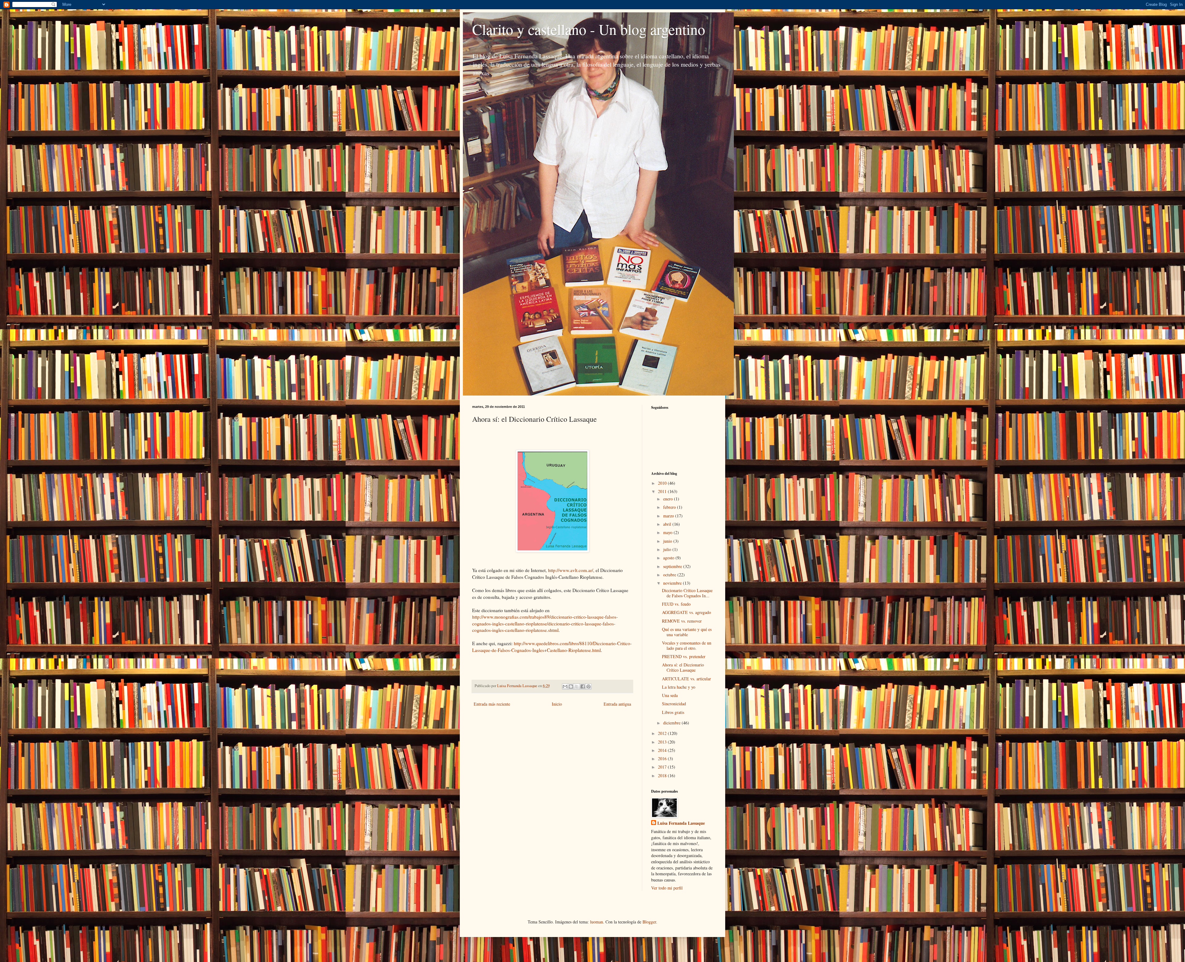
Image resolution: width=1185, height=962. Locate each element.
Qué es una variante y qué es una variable (687, 631)
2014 (663, 750)
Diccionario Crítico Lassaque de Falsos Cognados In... (687, 593)
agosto (669, 558)
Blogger (649, 922)
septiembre (673, 566)
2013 (663, 742)
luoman (596, 922)
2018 (663, 775)
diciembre (672, 723)
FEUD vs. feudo (676, 604)
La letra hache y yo (678, 687)
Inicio (557, 704)
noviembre (673, 583)
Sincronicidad (674, 704)
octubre (670, 575)
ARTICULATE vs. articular (686, 679)
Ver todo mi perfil (667, 888)
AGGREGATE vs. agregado (686, 612)
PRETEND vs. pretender (683, 656)
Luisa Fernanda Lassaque (681, 823)
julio (667, 549)
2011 (663, 491)
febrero (670, 507)
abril (667, 524)
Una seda (670, 695)
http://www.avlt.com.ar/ (570, 570)
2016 (663, 758)
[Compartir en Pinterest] (588, 686)
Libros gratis (673, 712)
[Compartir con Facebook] (583, 686)
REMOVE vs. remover (682, 621)
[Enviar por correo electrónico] (565, 686)
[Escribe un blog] (571, 686)
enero (668, 499)
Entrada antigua (617, 704)
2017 (663, 767)
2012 (663, 733)
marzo (669, 516)
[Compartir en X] (577, 686)
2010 (663, 483)
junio (668, 541)
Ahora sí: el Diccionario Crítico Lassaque (683, 667)
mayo (668, 532)
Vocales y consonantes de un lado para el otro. (686, 645)
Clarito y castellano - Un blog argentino (588, 29)
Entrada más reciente (492, 704)
